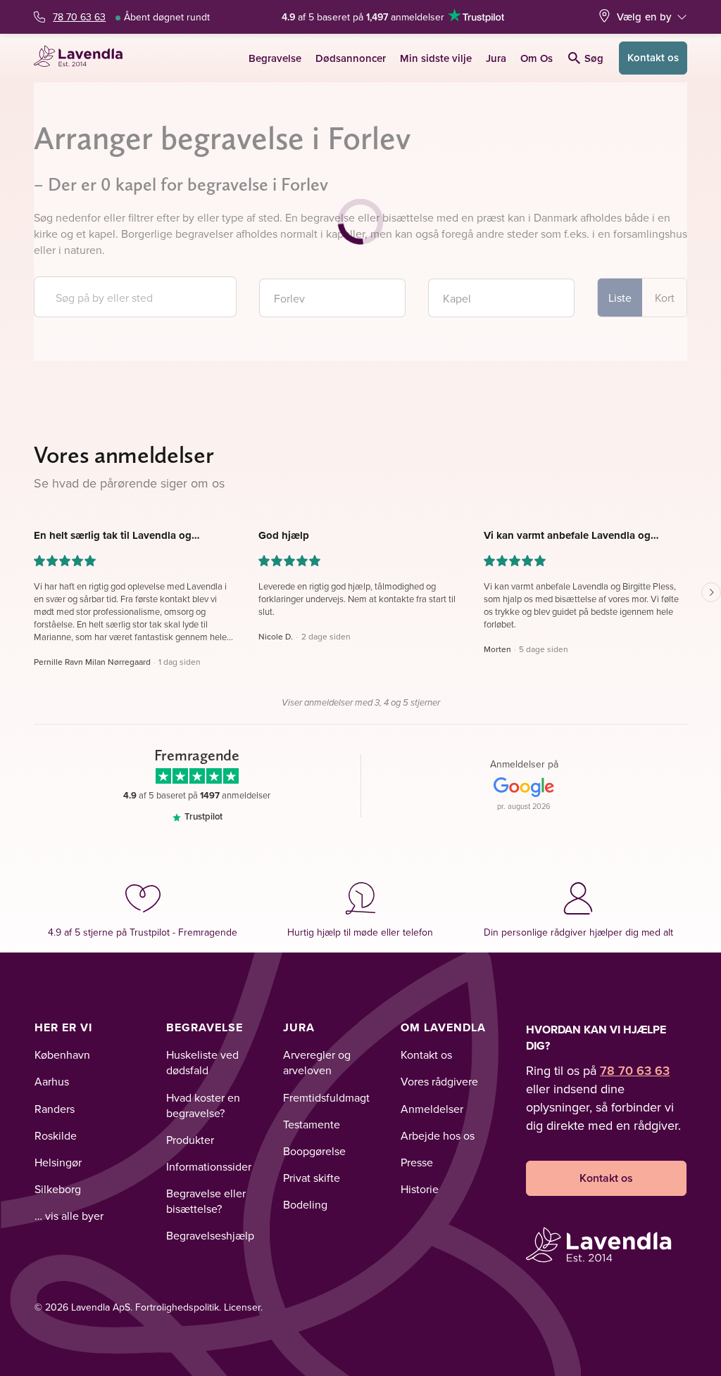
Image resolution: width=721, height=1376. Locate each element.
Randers (55, 1108)
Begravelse (275, 58)
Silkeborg (58, 1189)
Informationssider (208, 1166)
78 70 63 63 (79, 17)
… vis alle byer (69, 1215)
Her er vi (63, 1027)
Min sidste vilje (436, 58)
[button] (135, 598)
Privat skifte (311, 1177)
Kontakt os (653, 57)
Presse (417, 1162)
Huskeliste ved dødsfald (202, 1062)
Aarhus (52, 1081)
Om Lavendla (443, 1027)
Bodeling (305, 1204)
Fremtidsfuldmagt (326, 1097)
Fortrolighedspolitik (177, 1307)
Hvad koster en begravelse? (203, 1105)
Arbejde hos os (438, 1135)
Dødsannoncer (350, 58)
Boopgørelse (314, 1151)
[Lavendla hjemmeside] (83, 58)
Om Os (536, 58)
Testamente (311, 1124)
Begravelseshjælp (210, 1235)
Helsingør (58, 1162)
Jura (496, 58)
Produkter (190, 1139)
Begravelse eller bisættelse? (206, 1200)
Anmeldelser (432, 1108)
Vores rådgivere (439, 1081)
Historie (420, 1189)
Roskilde (56, 1135)
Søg (593, 58)
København (62, 1054)
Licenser (242, 1307)
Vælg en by (644, 16)
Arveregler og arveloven (317, 1062)
